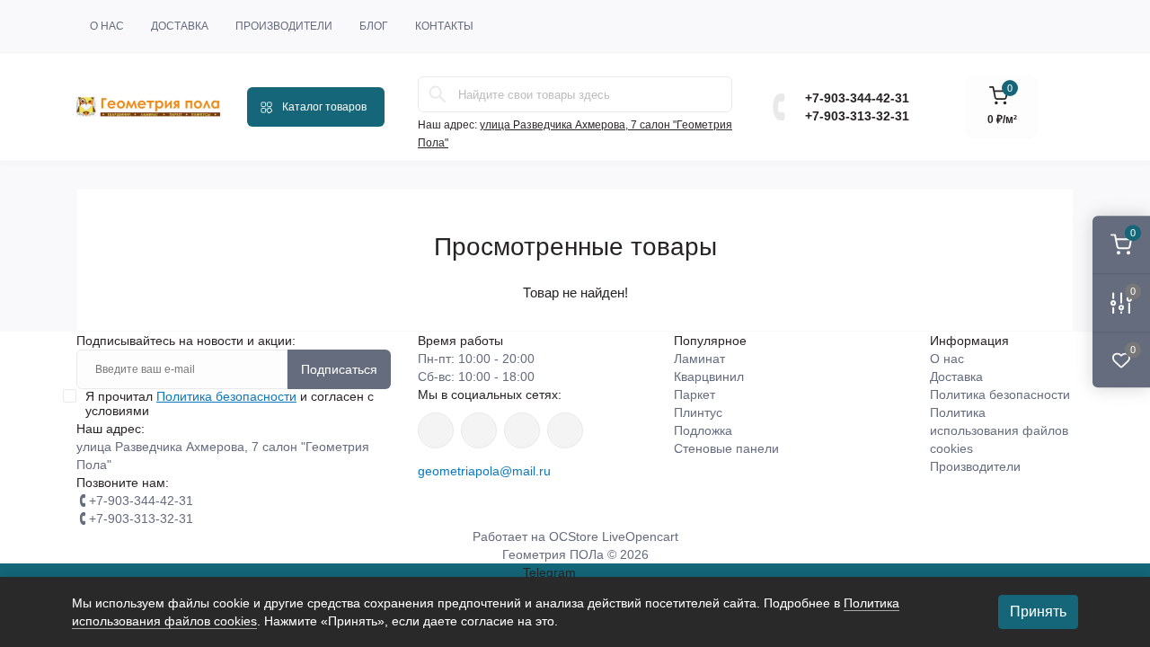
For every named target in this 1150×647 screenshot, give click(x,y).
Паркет (694, 394)
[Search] (437, 94)
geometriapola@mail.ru (484, 471)
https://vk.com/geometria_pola (522, 430)
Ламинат (699, 358)
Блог (373, 26)
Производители (283, 26)
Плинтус (698, 412)
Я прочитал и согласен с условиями (229, 403)
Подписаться (339, 369)
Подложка (703, 430)
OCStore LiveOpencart (613, 536)
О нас (107, 26)
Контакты (444, 26)
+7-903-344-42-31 (857, 98)
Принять (1038, 611)
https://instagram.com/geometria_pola (436, 430)
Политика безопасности (226, 396)
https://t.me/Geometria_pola (565, 430)
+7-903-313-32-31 (857, 116)
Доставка (179, 26)
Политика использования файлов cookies (999, 430)
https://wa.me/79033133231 (479, 430)
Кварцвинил (709, 376)
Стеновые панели (726, 448)
